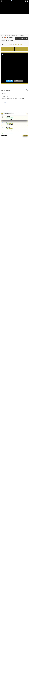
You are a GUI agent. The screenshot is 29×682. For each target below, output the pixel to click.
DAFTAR (21, 49)
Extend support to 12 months (13, 98)
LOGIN (7, 49)
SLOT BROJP (21, 35)
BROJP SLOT (7, 35)
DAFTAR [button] (17, 80)
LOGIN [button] (8, 80)
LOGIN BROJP (14, 35)
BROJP (2, 35)
